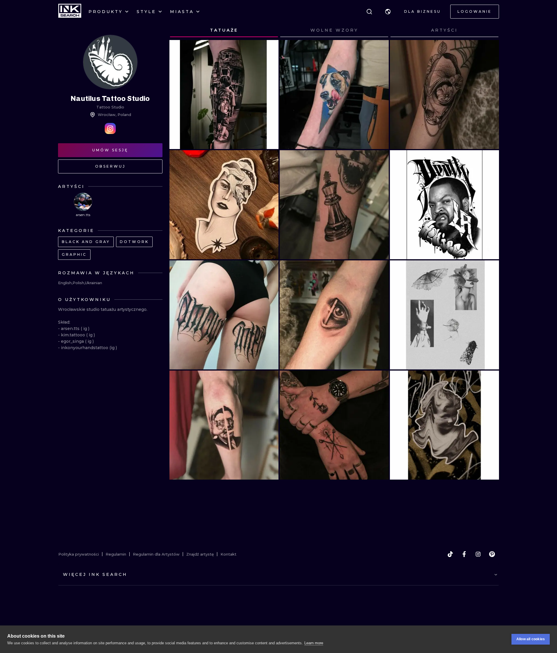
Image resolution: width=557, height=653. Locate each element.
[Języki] (388, 12)
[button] (388, 12)
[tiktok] (450, 554)
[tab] (224, 30)
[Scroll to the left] (179, 30)
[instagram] (478, 554)
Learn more (313, 643)
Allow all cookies (530, 639)
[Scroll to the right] (489, 30)
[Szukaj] (369, 12)
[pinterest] (492, 554)
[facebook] (464, 554)
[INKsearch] (70, 11)
